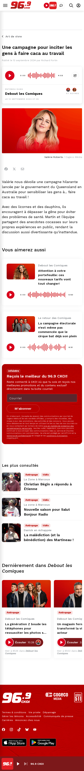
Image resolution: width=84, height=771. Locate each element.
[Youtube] (34, 729)
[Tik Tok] (19, 729)
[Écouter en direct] (46, 5)
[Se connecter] (78, 5)
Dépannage (49, 712)
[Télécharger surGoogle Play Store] (43, 742)
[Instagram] (11, 729)
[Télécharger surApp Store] (14, 742)
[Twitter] (14, 169)
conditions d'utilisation (57, 436)
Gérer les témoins (13, 716)
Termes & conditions (14, 712)
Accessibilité (33, 716)
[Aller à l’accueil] (21, 8)
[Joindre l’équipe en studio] (61, 5)
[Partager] (75, 75)
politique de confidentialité (19, 436)
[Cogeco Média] (57, 699)
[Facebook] (6, 169)
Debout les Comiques (23, 94)
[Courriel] (22, 169)
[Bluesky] (27, 729)
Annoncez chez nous (27, 720)
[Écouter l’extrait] (9, 75)
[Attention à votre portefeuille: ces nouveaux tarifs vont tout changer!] (21, 271)
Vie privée (34, 712)
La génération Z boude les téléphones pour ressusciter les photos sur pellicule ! (26, 628)
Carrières (7, 720)
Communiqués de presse (58, 716)
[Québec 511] (78, 701)
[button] (18, 764)
